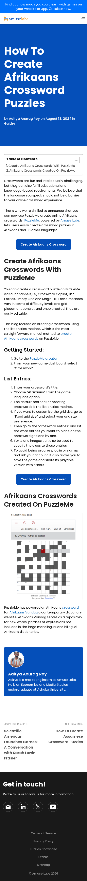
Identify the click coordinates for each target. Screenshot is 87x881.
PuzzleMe (31, 220)
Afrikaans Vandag (24, 612)
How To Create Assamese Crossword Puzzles (65, 736)
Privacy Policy (43, 841)
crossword (70, 607)
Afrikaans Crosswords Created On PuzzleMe (42, 170)
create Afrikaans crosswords (38, 336)
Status (43, 857)
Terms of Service (43, 833)
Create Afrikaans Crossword (44, 244)
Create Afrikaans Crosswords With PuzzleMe (41, 166)
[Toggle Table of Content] (74, 159)
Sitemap (43, 865)
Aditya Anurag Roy (24, 118)
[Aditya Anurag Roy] (17, 659)
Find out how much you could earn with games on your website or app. (43, 6)
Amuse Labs (70, 220)
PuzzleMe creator (44, 358)
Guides (10, 123)
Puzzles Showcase (43, 849)
